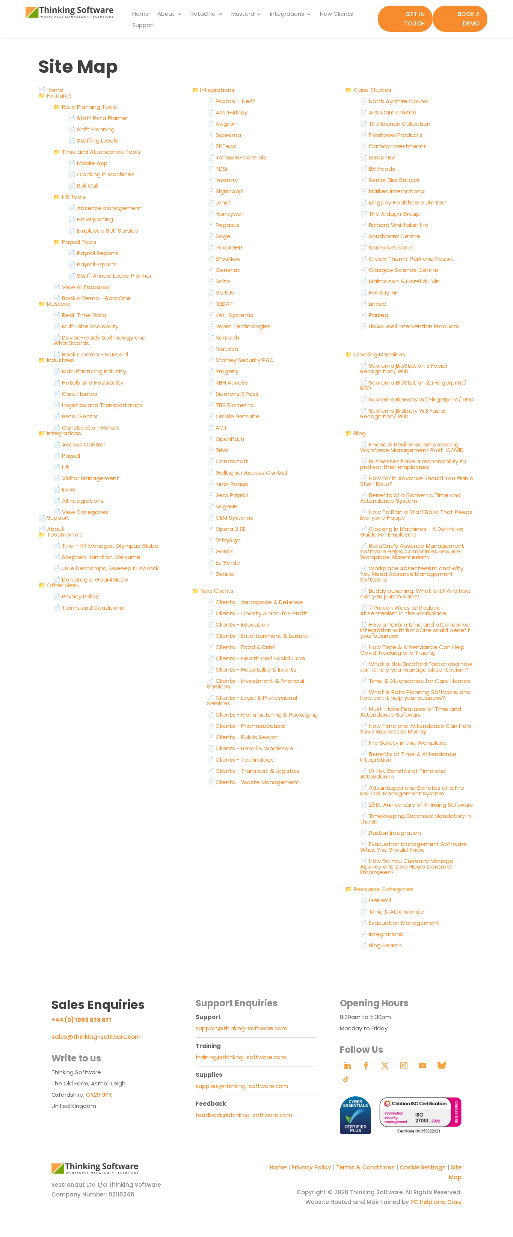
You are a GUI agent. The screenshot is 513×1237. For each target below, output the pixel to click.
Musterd (242, 14)
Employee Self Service (103, 230)
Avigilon (222, 124)
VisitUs (220, 292)
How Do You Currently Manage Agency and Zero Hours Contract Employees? (406, 866)
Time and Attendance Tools (96, 152)
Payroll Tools (75, 242)
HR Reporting (90, 219)
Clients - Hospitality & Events (251, 669)
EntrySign (224, 540)
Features (55, 95)
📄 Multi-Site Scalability (85, 326)
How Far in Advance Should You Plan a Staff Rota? (417, 481)
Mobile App (88, 163)
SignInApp (225, 191)
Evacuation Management (399, 923)
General (375, 900)
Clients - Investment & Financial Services (255, 683)
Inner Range (228, 484)
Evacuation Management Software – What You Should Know (416, 847)
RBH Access (227, 382)
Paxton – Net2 (231, 101)
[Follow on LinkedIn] (347, 1065)
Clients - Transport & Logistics (253, 771)
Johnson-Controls (236, 157)
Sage (218, 236)
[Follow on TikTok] (346, 1079)
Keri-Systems (230, 315)
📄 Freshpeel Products (391, 135)
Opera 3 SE (226, 529)
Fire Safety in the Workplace (403, 743)
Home (140, 14)
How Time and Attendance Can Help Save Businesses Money (415, 728)
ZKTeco (222, 146)
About (166, 14)
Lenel (218, 202)
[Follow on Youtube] (422, 1065)
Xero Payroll (227, 495)
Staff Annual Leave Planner (110, 276)
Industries (56, 360)
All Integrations (78, 501)
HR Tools (69, 197)
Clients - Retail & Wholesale (250, 748)
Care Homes (75, 394)
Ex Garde (223, 563)
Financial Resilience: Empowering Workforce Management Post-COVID (412, 447)
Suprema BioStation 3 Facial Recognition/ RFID (403, 368)
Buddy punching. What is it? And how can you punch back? (415, 593)
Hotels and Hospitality (88, 382)
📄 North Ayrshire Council (395, 101)
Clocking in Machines (101, 174)
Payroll (66, 456)
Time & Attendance (392, 911)
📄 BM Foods (377, 169)
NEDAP (220, 304)
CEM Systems (230, 518)
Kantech (223, 337)
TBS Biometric (230, 405)
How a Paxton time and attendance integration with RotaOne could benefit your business (415, 630)
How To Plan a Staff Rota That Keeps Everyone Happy (416, 515)
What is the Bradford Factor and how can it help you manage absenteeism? (416, 666)
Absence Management (105, 208)
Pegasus (223, 225)
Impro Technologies (239, 326)
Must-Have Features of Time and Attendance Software (410, 711)
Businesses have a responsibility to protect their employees (413, 464)
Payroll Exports (92, 264)
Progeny (222, 371)
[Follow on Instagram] (403, 1065)
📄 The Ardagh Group (390, 214)
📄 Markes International (392, 191)
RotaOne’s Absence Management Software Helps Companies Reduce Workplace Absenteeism (412, 551)
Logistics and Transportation (97, 405)
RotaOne (203, 14)
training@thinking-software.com (241, 1057)
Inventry (222, 180)
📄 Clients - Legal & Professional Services (252, 700)
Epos (64, 489)
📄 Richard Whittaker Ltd (394, 225)
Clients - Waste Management (253, 782)
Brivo (218, 450)
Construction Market (86, 427)
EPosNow (223, 259)
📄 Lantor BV (377, 157)
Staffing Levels (93, 140)
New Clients (336, 14)
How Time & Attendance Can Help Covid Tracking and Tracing (412, 650)
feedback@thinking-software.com (244, 1115)
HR (61, 467)
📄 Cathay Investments (393, 146)
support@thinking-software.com (241, 1028)
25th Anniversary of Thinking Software (417, 805)
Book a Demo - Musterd (90, 354)
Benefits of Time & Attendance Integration (408, 757)
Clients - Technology (240, 760)
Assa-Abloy (227, 112)
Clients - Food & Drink (241, 647)
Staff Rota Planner (98, 118)
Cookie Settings (423, 1167)
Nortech (222, 349)
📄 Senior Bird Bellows (390, 180)
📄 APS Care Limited (388, 112)
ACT (217, 427)
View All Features (81, 287)
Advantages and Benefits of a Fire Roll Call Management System (412, 790)
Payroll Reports (93, 253)
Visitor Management (86, 478)
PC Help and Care (436, 1202)
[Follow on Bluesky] (441, 1065)
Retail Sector (75, 416)
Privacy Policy (311, 1167)
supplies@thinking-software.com (242, 1086)
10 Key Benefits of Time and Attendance (403, 773)
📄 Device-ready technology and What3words (99, 340)
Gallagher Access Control (247, 472)
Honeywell (225, 214)
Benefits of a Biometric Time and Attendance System (410, 498)
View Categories (81, 512)
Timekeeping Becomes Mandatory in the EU (415, 818)
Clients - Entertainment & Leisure (257, 636)
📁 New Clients (213, 591)
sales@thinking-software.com (96, 1037)
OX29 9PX (99, 1095)
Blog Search (381, 945)
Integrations (287, 14)
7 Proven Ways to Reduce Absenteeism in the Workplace (403, 610)
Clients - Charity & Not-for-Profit (257, 613)
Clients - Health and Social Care (256, 658)
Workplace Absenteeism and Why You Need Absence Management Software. (411, 573)
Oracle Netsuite (233, 416)
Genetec (224, 270)
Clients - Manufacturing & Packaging (262, 714)
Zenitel (221, 574)
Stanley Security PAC (240, 360)
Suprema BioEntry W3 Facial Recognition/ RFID (402, 413)
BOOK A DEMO (469, 19)
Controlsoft (227, 461)
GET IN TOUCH (414, 19)
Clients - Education (238, 624)
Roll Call (83, 185)
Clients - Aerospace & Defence (255, 602)
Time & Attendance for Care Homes (415, 681)
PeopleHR (224, 247)
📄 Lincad (373, 304)
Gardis (220, 551)
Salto (218, 281)
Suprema (224, 135)
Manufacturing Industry (89, 371)
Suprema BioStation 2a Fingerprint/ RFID (413, 385)
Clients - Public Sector (242, 737)
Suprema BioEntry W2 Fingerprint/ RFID (417, 399)
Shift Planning (91, 129)
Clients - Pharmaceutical (246, 726)
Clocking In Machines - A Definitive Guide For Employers (411, 531)
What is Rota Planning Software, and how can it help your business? (415, 695)
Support (143, 26)
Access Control (79, 444)
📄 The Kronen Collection (395, 124)
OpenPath (225, 439)
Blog (355, 433)
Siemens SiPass (233, 394)
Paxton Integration (390, 833)
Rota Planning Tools (85, 107)
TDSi (217, 169)
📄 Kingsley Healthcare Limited (403, 202)
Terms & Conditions (365, 1167)
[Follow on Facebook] (366, 1065)
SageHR (222, 506)
